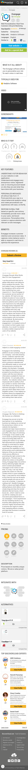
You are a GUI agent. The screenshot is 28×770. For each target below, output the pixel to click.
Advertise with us (7, 745)
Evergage (17, 16)
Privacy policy (20, 749)
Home (3, 8)
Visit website (14, 45)
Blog (4, 747)
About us (19, 740)
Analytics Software (10, 83)
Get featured (6, 738)
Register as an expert (8, 742)
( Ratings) (22, 28)
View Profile (18, 670)
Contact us (19, 742)
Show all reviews (6, 524)
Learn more (4, 727)
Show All (24, 727)
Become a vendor (7, 740)
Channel (5, 749)
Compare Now (23, 627)
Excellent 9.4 (7, 641)
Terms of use (20, 747)
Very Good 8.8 (7, 620)
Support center (20, 745)
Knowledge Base (21, 738)
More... (24, 41)
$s (8, 2)
